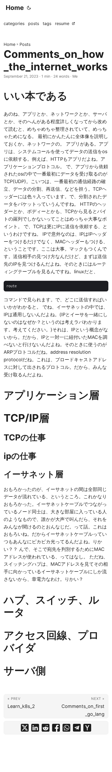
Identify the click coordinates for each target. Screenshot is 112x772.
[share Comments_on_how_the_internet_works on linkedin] (35, 728)
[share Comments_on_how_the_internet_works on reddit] (45, 728)
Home (15, 7)
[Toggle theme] (29, 8)
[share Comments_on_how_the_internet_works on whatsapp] (66, 728)
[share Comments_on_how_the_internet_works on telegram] (77, 728)
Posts (25, 44)
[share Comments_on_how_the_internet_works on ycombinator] (87, 728)
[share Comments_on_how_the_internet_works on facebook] (56, 728)
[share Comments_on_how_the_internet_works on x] (25, 728)
